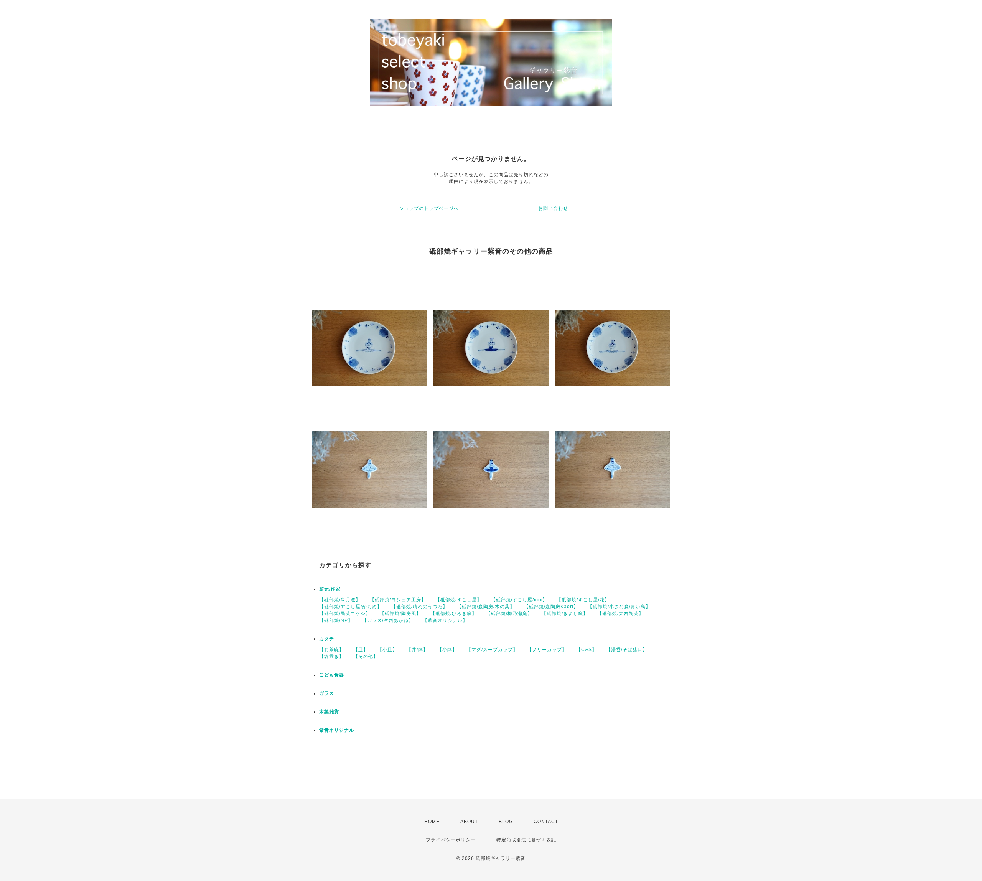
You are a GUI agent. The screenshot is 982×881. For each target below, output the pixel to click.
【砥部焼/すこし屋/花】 (583, 599)
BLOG (506, 821)
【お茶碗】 (331, 649)
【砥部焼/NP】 (336, 620)
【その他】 (365, 656)
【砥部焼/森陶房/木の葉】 (486, 606)
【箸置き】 (331, 656)
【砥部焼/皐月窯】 (340, 599)
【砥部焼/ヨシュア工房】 (398, 599)
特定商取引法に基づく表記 (526, 840)
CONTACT (546, 821)
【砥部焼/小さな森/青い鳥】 (619, 606)
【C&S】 (586, 649)
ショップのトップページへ (429, 208)
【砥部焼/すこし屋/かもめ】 (350, 606)
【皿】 (360, 649)
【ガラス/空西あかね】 (388, 620)
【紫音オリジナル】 (445, 620)
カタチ (326, 639)
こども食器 (331, 675)
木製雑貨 (329, 711)
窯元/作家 (330, 589)
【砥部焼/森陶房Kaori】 (551, 606)
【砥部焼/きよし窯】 (565, 613)
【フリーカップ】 (547, 649)
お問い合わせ (553, 208)
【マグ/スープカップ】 (492, 649)
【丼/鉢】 (417, 649)
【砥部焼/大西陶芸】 (620, 613)
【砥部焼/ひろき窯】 (453, 613)
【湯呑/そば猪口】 (627, 649)
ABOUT (469, 821)
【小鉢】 (447, 649)
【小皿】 (387, 649)
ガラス (326, 693)
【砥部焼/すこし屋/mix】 (519, 599)
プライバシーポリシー (451, 840)
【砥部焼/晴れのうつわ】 (419, 606)
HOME (432, 821)
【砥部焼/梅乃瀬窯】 (509, 613)
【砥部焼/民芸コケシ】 (345, 613)
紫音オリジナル (336, 730)
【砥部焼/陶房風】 (400, 613)
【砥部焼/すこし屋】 (458, 599)
